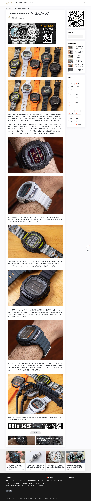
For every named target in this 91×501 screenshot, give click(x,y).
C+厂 (77, 89)
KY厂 (77, 102)
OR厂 (71, 110)
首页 (16, 2)
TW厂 (78, 113)
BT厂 (71, 89)
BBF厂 (71, 86)
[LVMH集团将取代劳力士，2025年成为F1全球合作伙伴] (15, 457)
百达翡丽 (79, 124)
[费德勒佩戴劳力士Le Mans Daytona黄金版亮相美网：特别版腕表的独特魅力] (55, 457)
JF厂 (71, 100)
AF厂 (77, 81)
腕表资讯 (26, 2)
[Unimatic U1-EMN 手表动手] (21, 440)
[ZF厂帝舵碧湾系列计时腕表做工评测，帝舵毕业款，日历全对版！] (75, 70)
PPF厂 (78, 110)
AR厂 (78, 83)
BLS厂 (78, 86)
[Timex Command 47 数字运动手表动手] (35, 109)
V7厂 (77, 116)
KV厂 (71, 102)
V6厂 (71, 116)
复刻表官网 (14, 17)
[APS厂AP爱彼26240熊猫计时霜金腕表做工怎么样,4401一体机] (75, 61)
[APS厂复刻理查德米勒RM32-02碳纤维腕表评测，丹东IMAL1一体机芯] (75, 47)
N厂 (78, 108)
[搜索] (84, 3)
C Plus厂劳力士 (73, 91)
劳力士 (77, 121)
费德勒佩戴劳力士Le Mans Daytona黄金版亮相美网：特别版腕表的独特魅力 (55, 466)
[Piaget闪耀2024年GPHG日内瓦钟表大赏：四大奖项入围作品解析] (35, 457)
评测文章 (20, 2)
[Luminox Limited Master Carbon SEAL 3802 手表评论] (49, 440)
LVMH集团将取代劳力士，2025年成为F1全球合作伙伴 (14, 466)
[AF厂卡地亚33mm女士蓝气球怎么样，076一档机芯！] (75, 56)
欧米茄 (71, 124)
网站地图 (36, 498)
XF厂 (77, 118)
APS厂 (71, 83)
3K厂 (71, 81)
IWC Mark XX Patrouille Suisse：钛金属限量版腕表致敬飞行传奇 (75, 466)
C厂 (71, 94)
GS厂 (77, 97)
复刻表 (18, 498)
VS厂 (71, 118)
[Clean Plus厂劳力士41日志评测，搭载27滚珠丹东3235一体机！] (75, 65)
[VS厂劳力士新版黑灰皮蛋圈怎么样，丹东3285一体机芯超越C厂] (75, 52)
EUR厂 (77, 94)
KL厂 (77, 100)
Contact (31, 2)
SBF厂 (71, 113)
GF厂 (71, 97)
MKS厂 (72, 108)
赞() (35, 433)
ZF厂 (71, 121)
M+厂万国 (79, 105)
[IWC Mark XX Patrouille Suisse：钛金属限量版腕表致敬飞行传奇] (75, 457)
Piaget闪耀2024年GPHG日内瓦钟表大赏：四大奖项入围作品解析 (35, 466)
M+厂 (71, 105)
